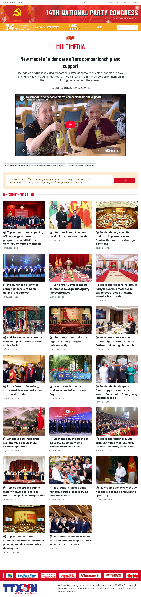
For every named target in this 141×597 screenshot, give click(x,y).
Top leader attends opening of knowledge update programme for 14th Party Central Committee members (23, 237)
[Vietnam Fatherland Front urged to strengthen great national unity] (70, 320)
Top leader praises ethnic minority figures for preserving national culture (69, 491)
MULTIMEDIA (70, 46)
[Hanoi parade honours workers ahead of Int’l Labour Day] (70, 369)
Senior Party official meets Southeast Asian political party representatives (69, 288)
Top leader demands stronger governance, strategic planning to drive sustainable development (23, 542)
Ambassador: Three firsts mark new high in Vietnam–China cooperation (21, 442)
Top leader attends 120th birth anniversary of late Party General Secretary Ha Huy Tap (115, 442)
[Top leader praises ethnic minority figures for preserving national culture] (70, 470)
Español (125, 2)
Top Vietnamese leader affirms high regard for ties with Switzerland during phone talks (116, 341)
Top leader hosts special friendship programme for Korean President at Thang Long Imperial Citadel (116, 392)
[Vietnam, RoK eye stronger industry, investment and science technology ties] (70, 421)
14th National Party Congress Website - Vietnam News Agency (70, 14)
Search (135, 27)
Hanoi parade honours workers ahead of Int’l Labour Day (68, 390)
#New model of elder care (82, 165)
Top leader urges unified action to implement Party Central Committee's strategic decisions (115, 237)
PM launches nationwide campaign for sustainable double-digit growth (21, 288)
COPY (125, 180)
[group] (8, 575)
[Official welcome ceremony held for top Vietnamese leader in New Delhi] (24, 320)
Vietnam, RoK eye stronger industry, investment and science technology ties (68, 442)
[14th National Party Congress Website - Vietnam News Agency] (19, 27)
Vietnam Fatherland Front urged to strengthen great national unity (68, 341)
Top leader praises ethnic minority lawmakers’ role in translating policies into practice (24, 491)
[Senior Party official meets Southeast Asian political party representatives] (70, 268)
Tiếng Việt (87, 2)
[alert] (59, 180)
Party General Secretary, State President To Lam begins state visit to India (22, 390)
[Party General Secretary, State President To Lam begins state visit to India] (24, 369)
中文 (116, 2)
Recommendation (18, 194)
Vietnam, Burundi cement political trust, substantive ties (69, 234)
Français (108, 2)
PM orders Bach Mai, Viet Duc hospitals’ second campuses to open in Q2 (116, 491)
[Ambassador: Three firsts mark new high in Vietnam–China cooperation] (24, 421)
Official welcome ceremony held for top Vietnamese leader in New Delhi (23, 341)
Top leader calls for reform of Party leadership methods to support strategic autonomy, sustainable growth (116, 290)
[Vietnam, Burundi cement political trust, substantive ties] (70, 215)
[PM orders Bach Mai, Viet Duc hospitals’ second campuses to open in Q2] (117, 470)
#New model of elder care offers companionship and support (34, 165)
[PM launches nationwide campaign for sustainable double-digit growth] (24, 268)
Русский (135, 2)
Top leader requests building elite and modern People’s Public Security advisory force (70, 540)
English (98, 2)
